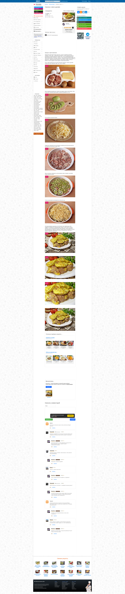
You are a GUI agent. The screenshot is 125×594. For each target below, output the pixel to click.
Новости (56, 583)
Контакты (56, 584)
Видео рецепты (38, 31)
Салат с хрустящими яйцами (62, 566)
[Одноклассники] (81, 12)
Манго (39, 111)
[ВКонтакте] (78, 12)
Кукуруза (41, 109)
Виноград (40, 96)
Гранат (40, 97)
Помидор (38, 116)
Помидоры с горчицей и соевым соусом (70, 566)
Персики (40, 115)
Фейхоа (40, 128)
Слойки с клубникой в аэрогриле (62, 575)
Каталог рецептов (64, 582)
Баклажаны (39, 95)
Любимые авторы (38, 10)
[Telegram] (83, 12)
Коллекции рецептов (65, 584)
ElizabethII (49, 397)
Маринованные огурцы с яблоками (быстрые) (54, 566)
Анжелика (52, 450)
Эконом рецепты (38, 29)
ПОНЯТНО (70, 415)
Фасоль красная (36, 128)
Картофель (41, 108)
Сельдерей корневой (37, 121)
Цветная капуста (38, 129)
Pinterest (73, 582)
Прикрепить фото (49, 419)
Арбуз (36, 95)
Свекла (39, 118)
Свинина (47, 13)
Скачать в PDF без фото (83, 26)
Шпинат (35, 130)
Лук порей (37, 110)
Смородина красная (36, 122)
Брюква (38, 96)
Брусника (35, 96)
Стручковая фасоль (36, 124)
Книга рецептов (38, 7)
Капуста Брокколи (36, 103)
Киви (34, 109)
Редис (41, 116)
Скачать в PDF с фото (82, 24)
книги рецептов (55, 35)
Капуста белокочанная (37, 102)
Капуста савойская (36, 108)
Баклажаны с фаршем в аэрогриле (46, 575)
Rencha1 (67, 23)
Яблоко (38, 130)
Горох (37, 97)
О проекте (56, 582)
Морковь (41, 111)
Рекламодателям (57, 585)
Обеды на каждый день (51, 352)
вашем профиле (70, 384)
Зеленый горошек (36, 101)
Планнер (37, 8)
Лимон (35, 110)
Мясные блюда (52, 4)
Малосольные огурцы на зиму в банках (38, 566)
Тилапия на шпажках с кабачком (87, 566)
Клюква (39, 109)
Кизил (36, 109)
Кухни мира (63, 585)
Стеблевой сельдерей (37, 123)
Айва (34, 95)
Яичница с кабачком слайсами (87, 575)
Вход (89, 1)
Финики (35, 129)
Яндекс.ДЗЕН (74, 583)
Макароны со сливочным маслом (45, 566)
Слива (41, 121)
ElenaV (51, 467)
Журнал (36, 11)
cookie (55, 416)
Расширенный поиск (64, 1)
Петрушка (35, 116)
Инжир (40, 101)
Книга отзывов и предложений (38, 4)
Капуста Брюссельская (37, 104)
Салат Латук (35, 118)
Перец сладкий (36, 115)
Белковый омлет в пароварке (37, 575)
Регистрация (84, 1)
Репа (34, 117)
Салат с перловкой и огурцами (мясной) (70, 575)
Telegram (73, 584)
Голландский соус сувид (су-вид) (79, 566)
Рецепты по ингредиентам (65, 583)
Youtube (73, 585)
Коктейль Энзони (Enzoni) (79, 575)
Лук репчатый (36, 111)
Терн (40, 124)
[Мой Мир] (86, 12)
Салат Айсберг (38, 117)
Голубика (35, 97)
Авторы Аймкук (38, 13)
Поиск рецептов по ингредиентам (39, 133)
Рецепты (46, 4)
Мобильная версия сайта (40, 581)
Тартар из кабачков (54, 574)
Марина (51, 519)
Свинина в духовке (50, 337)
